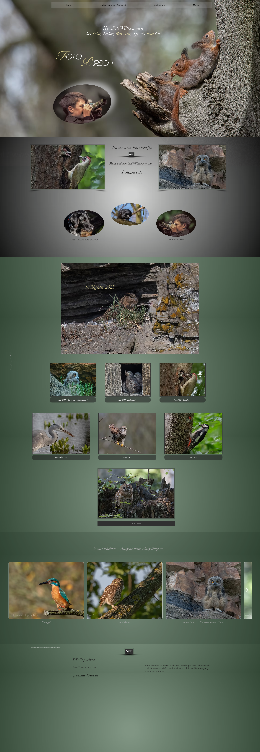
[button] (196, 5)
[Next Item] (246, 590)
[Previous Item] (13, 590)
